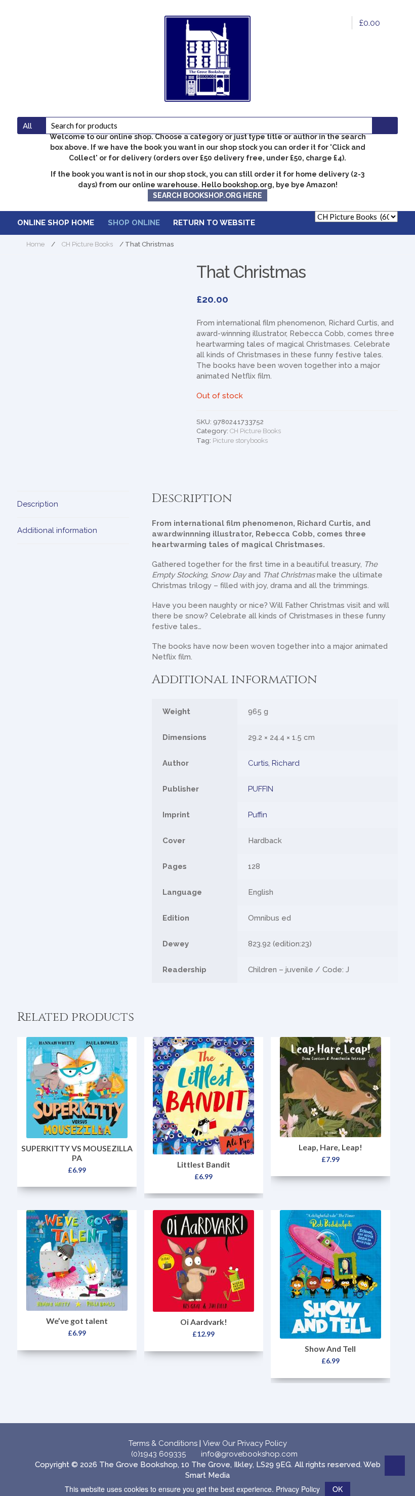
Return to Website (214, 222)
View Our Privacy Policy (245, 1443)
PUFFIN (260, 789)
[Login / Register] (337, 22)
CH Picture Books (87, 244)
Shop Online (134, 222)
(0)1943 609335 (158, 1454)
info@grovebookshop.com (249, 1454)
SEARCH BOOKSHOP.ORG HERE (207, 195)
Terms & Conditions (163, 1443)
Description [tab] (37, 504)
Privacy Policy (298, 1489)
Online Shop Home (55, 222)
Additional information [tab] (57, 530)
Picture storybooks (240, 440)
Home (35, 244)
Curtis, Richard (274, 763)
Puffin (257, 814)
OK (338, 1489)
